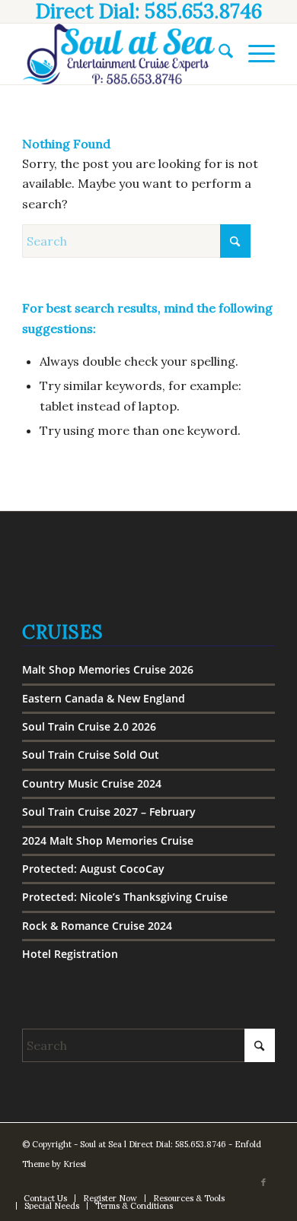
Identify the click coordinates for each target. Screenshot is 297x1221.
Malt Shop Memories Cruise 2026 (107, 669)
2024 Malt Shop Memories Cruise (107, 840)
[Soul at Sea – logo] (123, 54)
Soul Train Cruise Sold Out (90, 754)
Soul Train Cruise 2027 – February (109, 811)
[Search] (218, 54)
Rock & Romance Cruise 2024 (97, 925)
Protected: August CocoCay (93, 868)
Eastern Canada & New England (103, 698)
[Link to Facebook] (263, 1182)
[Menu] (254, 54)
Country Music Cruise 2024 (91, 783)
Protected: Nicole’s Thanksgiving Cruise (125, 897)
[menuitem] (218, 54)
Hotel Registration (70, 954)
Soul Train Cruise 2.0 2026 (89, 726)
